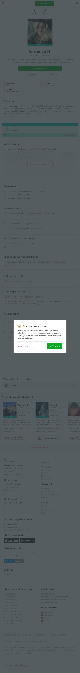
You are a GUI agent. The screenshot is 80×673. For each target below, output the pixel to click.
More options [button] (23, 346)
